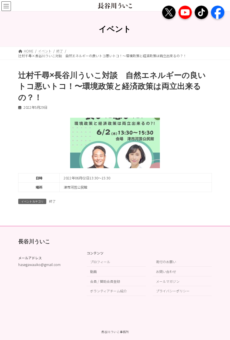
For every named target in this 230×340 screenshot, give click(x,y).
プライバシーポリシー (173, 290)
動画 (93, 271)
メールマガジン (168, 281)
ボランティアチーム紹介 (108, 290)
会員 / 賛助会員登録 (105, 281)
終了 (52, 201)
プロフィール (100, 261)
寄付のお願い (166, 261)
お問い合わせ (166, 271)
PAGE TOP (219, 324)
